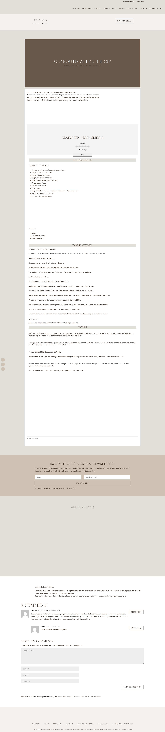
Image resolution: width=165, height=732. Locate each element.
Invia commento (131, 687)
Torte (89, 66)
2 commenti (97, 66)
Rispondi (135, 612)
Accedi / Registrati (128, 1)
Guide (106, 8)
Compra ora (123, 21)
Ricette (46, 724)
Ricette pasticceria (91, 8)
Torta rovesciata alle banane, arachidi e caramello (82, 557)
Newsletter (132, 8)
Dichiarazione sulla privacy (122, 724)
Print (82, 155)
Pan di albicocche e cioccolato (82, 523)
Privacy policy (70, 488)
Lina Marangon (36, 610)
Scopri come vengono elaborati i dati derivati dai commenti (79, 697)
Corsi (114, 8)
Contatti (143, 8)
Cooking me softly (51, 729)
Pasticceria (83, 66)
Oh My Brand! (128, 729)
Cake (75, 527)
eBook (122, 8)
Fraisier (82, 540)
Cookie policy (103, 724)
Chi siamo (76, 8)
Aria (67, 66)
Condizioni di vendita (85, 724)
